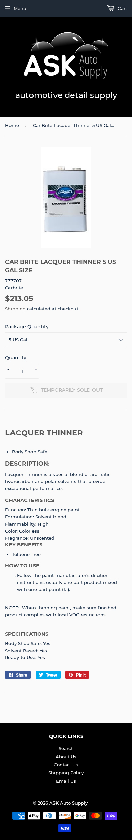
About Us (66, 756)
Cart (121, 8)
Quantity (15, 358)
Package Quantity (27, 327)
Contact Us (66, 764)
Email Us (66, 781)
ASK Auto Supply (68, 803)
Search (66, 748)
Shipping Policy (66, 772)
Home (12, 125)
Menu (20, 8)
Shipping (15, 308)
